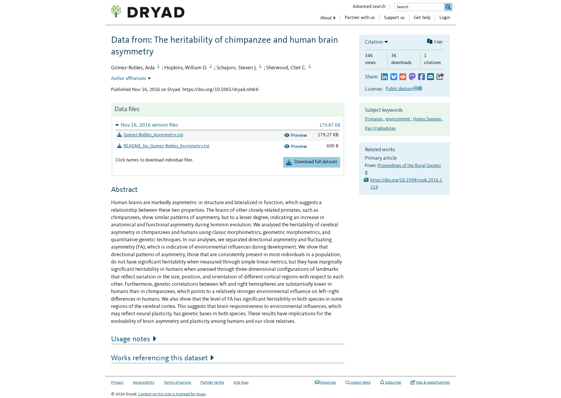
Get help (422, 17)
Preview (299, 135)
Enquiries (328, 382)
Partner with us (360, 17)
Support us (394, 17)
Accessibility (144, 382)
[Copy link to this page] (440, 77)
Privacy (117, 382)
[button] (227, 125)
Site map (240, 382)
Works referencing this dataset (159, 358)
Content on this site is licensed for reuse (171, 394)
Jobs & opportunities (433, 382)
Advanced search (369, 6)
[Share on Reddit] (402, 77)
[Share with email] (430, 77)
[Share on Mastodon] (412, 77)
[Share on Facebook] (421, 77)
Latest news (360, 382)
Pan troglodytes (380, 128)
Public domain (399, 89)
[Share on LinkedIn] (384, 77)
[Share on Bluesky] (393, 77)
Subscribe (393, 382)
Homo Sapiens (427, 119)
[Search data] (448, 7)
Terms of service (177, 382)
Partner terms (212, 382)
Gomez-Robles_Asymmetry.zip (153, 135)
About (326, 18)
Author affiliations (128, 78)
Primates (374, 119)
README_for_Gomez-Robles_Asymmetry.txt (166, 146)
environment (398, 119)
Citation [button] (374, 42)
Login (444, 17)
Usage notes (130, 339)
